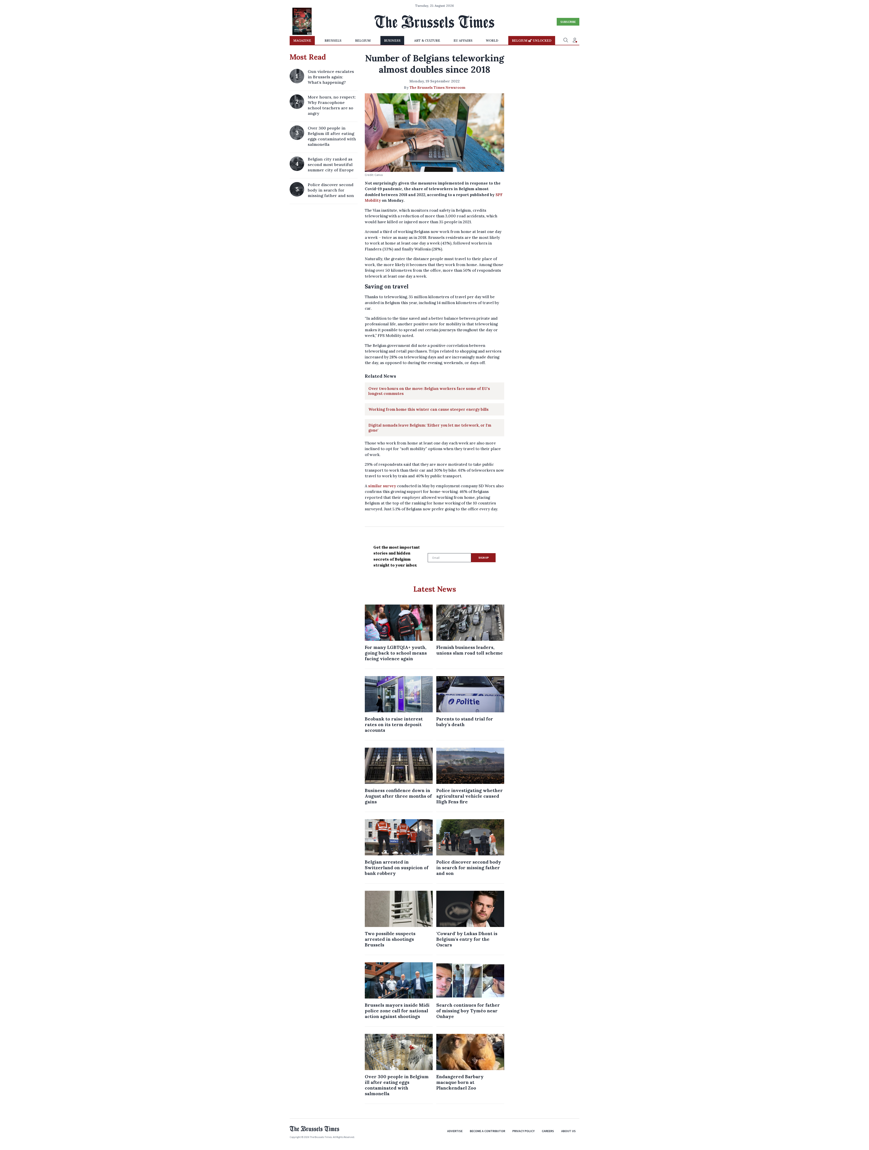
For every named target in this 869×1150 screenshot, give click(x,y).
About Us (568, 1131)
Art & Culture (427, 40)
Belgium (363, 40)
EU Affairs (463, 40)
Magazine (302, 40)
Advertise (455, 1131)
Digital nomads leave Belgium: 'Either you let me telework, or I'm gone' (429, 428)
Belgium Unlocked (531, 40)
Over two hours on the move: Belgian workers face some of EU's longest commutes (429, 391)
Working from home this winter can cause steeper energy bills (428, 409)
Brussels (333, 40)
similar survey (382, 485)
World (492, 40)
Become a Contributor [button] (487, 1131)
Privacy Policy (523, 1131)
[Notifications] (574, 40)
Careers (548, 1131)
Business (392, 40)
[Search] (565, 40)
